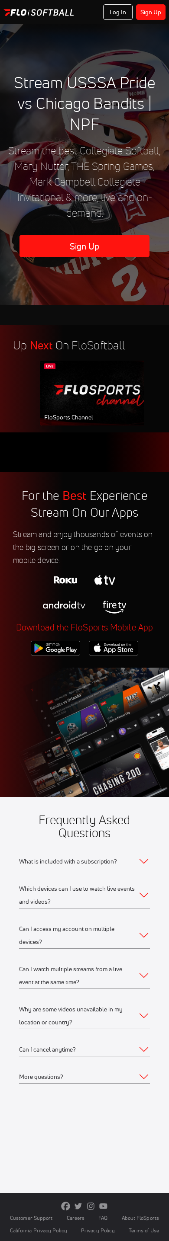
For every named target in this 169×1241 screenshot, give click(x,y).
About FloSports (140, 1218)
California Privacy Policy (38, 1230)
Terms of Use (144, 1230)
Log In (118, 12)
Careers (76, 1218)
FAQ (102, 1218)
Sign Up (151, 12)
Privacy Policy (98, 1230)
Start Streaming (97, 401)
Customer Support (31, 1218)
